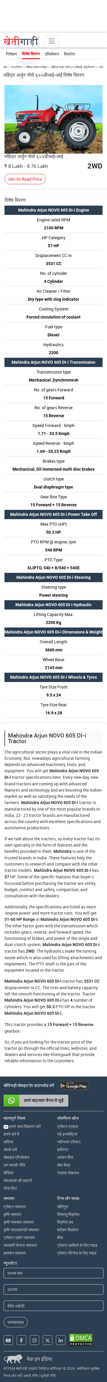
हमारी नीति (31, 1375)
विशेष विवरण (31, 53)
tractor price (68, 1042)
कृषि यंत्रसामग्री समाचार (21, 1230)
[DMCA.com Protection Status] (81, 1340)
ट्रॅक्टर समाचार (15, 1206)
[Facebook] (21, 1340)
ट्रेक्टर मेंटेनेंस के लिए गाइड (77, 1253)
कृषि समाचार (12, 1214)
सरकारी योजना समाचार (20, 1245)
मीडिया (8, 1172)
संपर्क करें (10, 1149)
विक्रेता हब (65, 1222)
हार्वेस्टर (62, 1149)
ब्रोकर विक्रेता (67, 1230)
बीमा (60, 1237)
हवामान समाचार (15, 1253)
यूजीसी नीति (48, 1375)
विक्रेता (69, 54)
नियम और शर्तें (12, 1375)
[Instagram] (34, 1340)
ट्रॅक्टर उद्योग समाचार (19, 1237)
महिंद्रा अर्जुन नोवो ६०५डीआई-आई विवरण (73, 67)
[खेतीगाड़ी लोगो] (21, 41)
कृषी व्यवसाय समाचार (19, 1222)
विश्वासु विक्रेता (68, 1214)
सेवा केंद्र (63, 1165)
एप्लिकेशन (52, 54)
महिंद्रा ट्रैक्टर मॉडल (36, 67)
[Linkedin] (60, 1340)
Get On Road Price (25, 179)
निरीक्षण (11, 54)
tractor (18, 777)
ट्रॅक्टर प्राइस (67, 1126)
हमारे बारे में (11, 1134)
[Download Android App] (73, 1085)
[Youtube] (8, 1340)
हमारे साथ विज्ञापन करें (22, 1126)
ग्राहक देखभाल (68, 1172)
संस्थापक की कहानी (18, 1180)
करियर (8, 1142)
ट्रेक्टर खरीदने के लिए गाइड (77, 1245)
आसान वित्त (65, 1157)
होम (5, 67)
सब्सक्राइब (15, 1322)
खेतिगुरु (62, 1206)
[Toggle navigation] (51, 41)
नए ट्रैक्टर (16, 67)
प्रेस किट (10, 1188)
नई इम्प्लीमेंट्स (67, 1134)
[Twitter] (47, 1340)
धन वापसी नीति (14, 1165)
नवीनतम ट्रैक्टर (69, 1142)
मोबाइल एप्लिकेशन (16, 1157)
